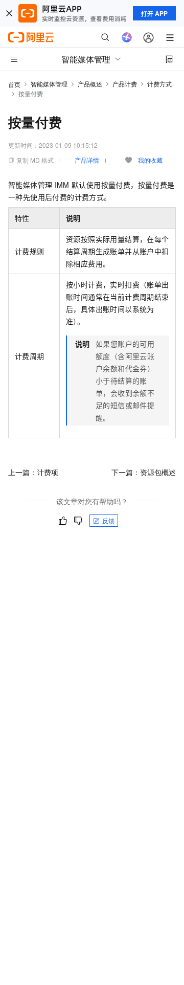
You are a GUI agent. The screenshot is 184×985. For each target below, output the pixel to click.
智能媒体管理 (49, 83)
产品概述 (90, 83)
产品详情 (87, 159)
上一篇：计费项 (33, 472)
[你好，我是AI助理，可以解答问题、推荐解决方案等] (126, 37)
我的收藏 (150, 159)
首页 (14, 84)
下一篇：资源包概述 (143, 472)
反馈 (108, 520)
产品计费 (124, 83)
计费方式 (159, 83)
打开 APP (154, 13)
